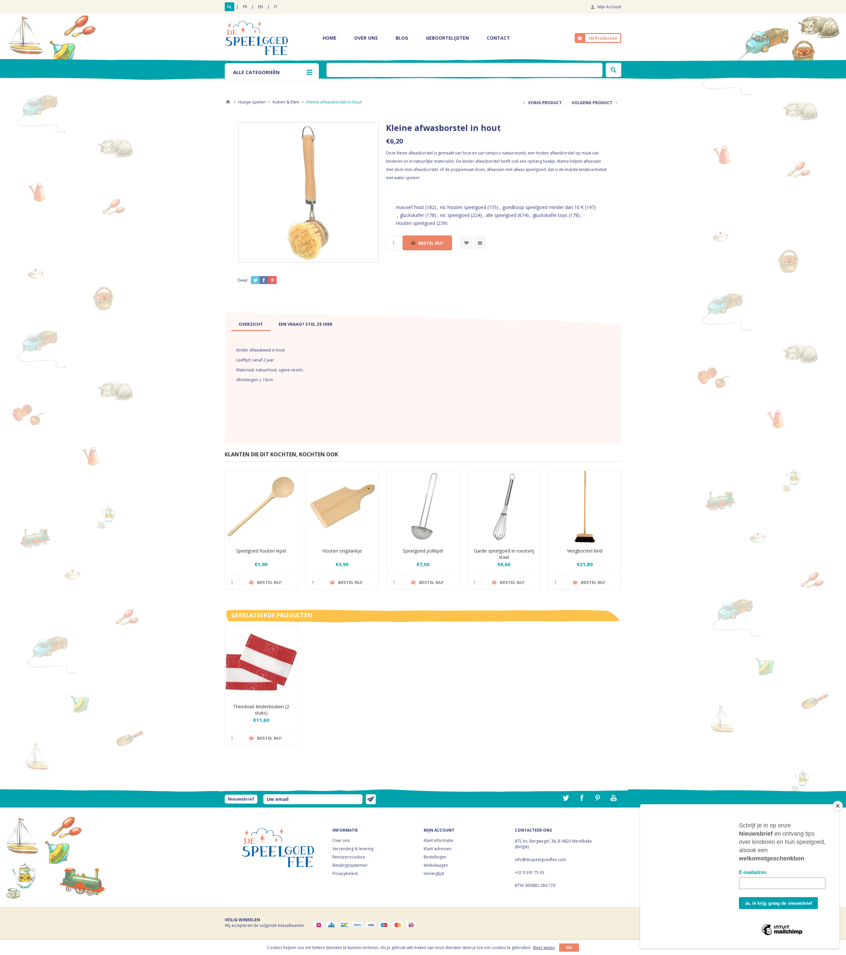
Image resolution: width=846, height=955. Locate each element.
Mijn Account (609, 7)
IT (275, 7)
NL (229, 7)
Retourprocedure (348, 857)
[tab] (250, 324)
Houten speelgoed (415, 223)
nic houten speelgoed (463, 207)
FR (245, 7)
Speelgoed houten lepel (261, 551)
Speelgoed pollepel (423, 551)
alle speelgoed (501, 215)
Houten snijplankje (342, 551)
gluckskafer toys (550, 215)
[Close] (838, 806)
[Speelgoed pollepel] (423, 506)
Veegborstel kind (584, 551)
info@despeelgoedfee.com (540, 859)
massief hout (410, 207)
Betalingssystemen (349, 865)
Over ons (341, 840)
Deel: (243, 280)
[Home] (228, 102)
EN (260, 7)
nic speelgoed (455, 215)
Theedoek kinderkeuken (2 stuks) (261, 709)
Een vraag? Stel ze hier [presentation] (305, 324)
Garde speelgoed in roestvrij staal (504, 554)
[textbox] (464, 70)
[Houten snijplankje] (342, 506)
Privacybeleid (345, 873)
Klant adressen (437, 848)
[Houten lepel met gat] (261, 506)
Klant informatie (438, 840)
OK (569, 947)
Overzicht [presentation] (251, 324)
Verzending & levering (352, 848)
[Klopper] (504, 506)
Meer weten (544, 947)
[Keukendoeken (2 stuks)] (261, 662)
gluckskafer (412, 215)
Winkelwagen (436, 865)
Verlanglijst (434, 873)
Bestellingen (435, 857)
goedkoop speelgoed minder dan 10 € (543, 207)
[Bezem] (585, 506)
